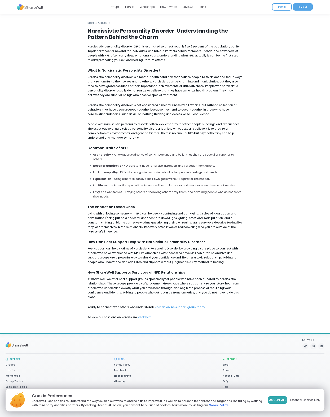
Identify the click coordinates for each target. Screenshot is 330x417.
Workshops (147, 7)
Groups (114, 7)
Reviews (188, 7)
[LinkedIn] (321, 346)
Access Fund (231, 376)
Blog (225, 364)
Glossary (120, 381)
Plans (202, 7)
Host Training (122, 376)
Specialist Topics (16, 387)
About (227, 370)
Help (225, 387)
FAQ (225, 381)
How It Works (168, 7)
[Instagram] (313, 346)
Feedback (120, 370)
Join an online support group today (180, 307)
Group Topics (14, 381)
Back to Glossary (98, 23)
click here (145, 317)
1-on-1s (129, 7)
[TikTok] (305, 346)
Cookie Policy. (219, 405)
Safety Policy (122, 364)
